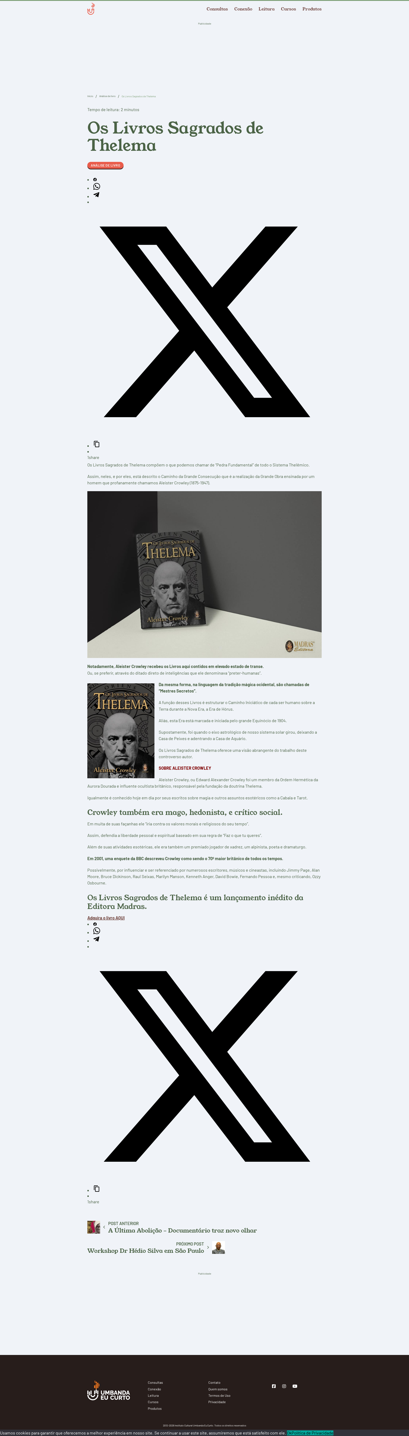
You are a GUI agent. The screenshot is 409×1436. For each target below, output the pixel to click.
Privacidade (217, 1402)
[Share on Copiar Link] (96, 445)
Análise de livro (107, 96)
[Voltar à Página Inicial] (91, 9)
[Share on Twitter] (204, 437)
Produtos (312, 9)
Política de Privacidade (312, 1432)
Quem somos (218, 1389)
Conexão (243, 9)
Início (90, 96)
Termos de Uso (219, 1395)
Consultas (217, 9)
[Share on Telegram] (96, 196)
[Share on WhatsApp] (96, 188)
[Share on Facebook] (95, 179)
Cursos (288, 9)
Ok (289, 1432)
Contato (214, 1382)
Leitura (267, 9)
